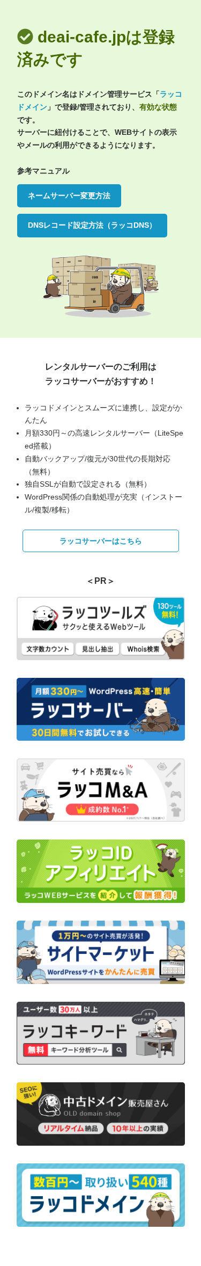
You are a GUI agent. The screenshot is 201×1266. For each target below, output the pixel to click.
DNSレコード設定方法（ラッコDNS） (92, 225)
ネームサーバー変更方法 (69, 195)
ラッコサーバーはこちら (100, 541)
